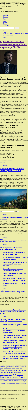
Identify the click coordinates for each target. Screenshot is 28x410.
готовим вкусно (5, 380)
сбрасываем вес (14, 383)
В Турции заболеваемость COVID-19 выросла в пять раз (15, 258)
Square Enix (18, 365)
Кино (4, 19)
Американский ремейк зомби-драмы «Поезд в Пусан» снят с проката (12, 320)
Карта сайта (6, 25)
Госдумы (24, 366)
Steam (22, 365)
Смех (14, 375)
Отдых (7, 372)
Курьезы (3, 370)
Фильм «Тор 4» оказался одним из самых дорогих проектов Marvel (14, 352)
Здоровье (5, 17)
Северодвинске (8, 375)
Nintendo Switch (4, 365)
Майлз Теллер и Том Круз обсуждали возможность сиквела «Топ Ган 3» (12, 292)
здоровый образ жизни (13, 380)
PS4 (11, 365)
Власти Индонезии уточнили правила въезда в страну (13, 269)
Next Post (2, 162)
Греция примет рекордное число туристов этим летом (14, 253)
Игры (4, 18)
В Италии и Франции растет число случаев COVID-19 (12, 170)
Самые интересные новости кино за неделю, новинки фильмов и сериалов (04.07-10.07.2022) (15, 346)
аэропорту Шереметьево (10, 379)
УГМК (8, 377)
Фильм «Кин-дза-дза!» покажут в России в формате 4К (14, 341)
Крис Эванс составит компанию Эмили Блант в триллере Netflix (13, 44)
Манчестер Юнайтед (11, 370)
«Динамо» (2, 366)
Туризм (5, 22)
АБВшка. (2, 9)
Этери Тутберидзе (14, 377)
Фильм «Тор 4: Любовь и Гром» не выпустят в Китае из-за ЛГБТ (15, 336)
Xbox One (25, 365)
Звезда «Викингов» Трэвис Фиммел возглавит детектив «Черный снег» (15, 325)
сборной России (5, 383)
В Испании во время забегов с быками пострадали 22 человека (13, 240)
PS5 (13, 365)
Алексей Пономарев (10, 366)
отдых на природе (14, 381)
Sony (15, 365)
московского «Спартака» (5, 381)
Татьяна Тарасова (20, 375)
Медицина (21, 370)
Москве (2, 372)
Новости (5, 15)
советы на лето (20, 383)
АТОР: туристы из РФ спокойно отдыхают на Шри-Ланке (11, 248)
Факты (5, 24)
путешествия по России (22, 381)
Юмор (20, 377)
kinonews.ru (9, 160)
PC (9, 365)
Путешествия (16, 372)
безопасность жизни (20, 379)
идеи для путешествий (22, 380)
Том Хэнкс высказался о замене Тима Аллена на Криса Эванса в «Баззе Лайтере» (14, 330)
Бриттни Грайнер (18, 366)
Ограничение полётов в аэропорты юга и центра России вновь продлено (15, 263)
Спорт (4, 21)
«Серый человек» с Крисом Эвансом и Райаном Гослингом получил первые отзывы (13, 311)
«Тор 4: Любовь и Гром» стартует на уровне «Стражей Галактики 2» (15, 357)
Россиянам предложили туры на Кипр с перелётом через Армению (14, 279)
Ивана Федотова (10, 368)
